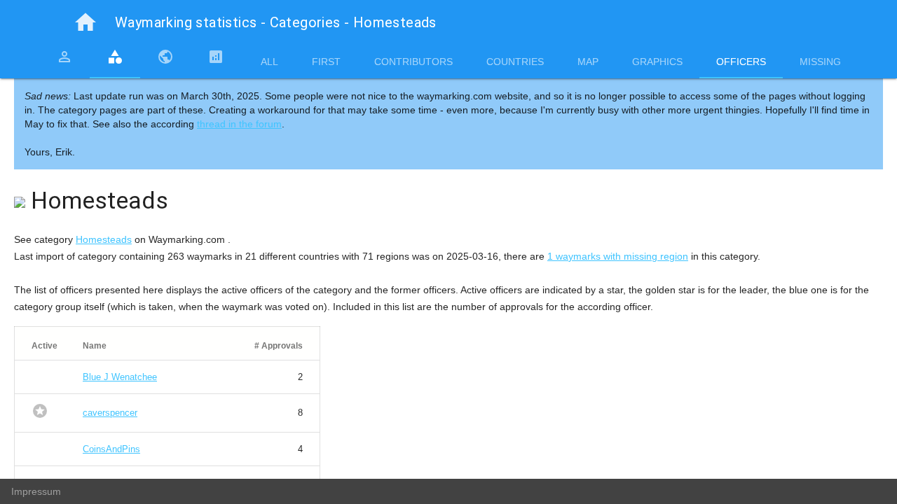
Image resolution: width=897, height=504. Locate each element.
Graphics (657, 61)
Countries (515, 61)
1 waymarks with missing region (617, 256)
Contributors (413, 61)
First (326, 61)
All (269, 61)
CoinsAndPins (111, 449)
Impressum (36, 491)
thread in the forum (239, 124)
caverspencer (110, 412)
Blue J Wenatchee (120, 377)
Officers (741, 61)
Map (587, 61)
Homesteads (104, 239)
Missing (820, 61)
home (85, 22)
